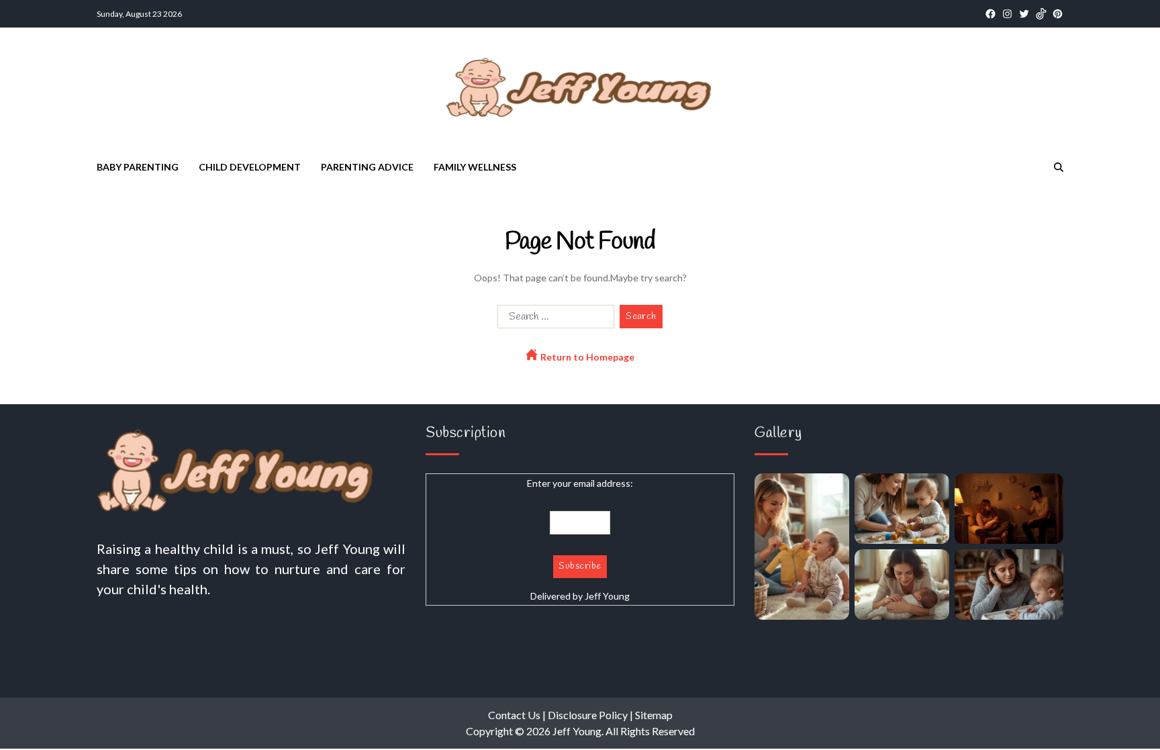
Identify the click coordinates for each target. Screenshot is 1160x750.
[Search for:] (553, 319)
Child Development (250, 167)
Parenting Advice (367, 167)
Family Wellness (475, 167)
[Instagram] (1007, 13)
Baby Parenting (138, 167)
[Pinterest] (1057, 13)
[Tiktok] (1041, 13)
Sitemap (654, 714)
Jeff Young (607, 596)
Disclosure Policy (588, 714)
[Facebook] (990, 13)
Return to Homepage (586, 357)
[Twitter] (1024, 13)
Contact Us (514, 714)
